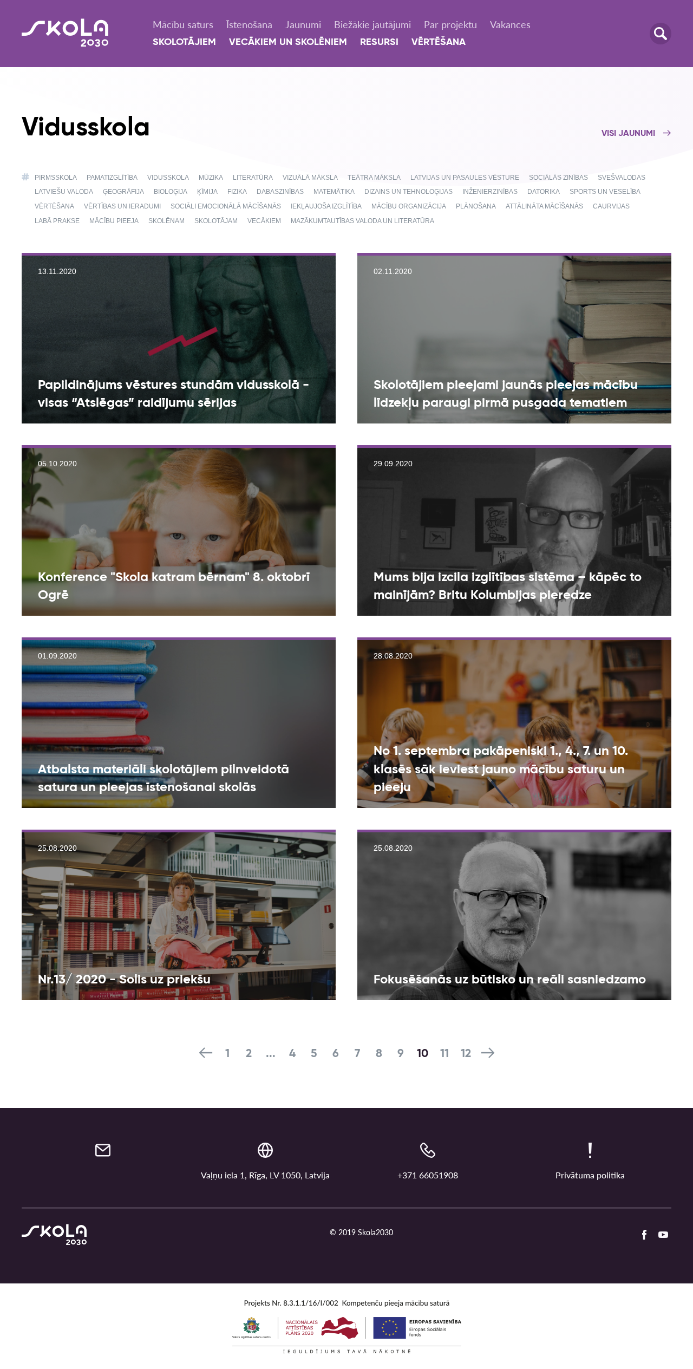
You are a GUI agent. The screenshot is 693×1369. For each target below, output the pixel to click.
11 (444, 1054)
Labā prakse (57, 221)
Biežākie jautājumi (372, 24)
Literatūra (253, 177)
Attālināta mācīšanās (544, 206)
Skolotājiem (184, 42)
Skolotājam (216, 221)
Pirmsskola (56, 177)
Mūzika (211, 177)
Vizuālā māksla (310, 177)
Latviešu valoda (64, 191)
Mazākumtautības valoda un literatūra (362, 221)
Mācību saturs (183, 24)
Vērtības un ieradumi (122, 206)
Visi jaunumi (629, 133)
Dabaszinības (280, 191)
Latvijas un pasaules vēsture (464, 177)
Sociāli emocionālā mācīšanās (226, 206)
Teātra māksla (374, 177)
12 (466, 1054)
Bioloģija (170, 191)
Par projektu (450, 24)
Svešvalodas (621, 177)
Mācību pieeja (114, 221)
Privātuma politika (590, 1175)
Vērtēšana (438, 42)
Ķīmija (207, 191)
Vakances (510, 24)
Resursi (379, 42)
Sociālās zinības (558, 177)
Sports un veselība (605, 191)
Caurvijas (611, 206)
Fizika (237, 191)
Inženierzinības (490, 191)
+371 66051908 (427, 1175)
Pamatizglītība (112, 177)
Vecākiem (264, 221)
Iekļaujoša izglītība (326, 206)
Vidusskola (168, 177)
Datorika (543, 191)
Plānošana (476, 206)
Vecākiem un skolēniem (288, 42)
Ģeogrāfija (123, 191)
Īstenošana (249, 24)
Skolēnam (166, 221)
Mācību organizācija (408, 206)
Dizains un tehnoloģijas (408, 191)
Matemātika (334, 191)
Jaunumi (303, 24)
